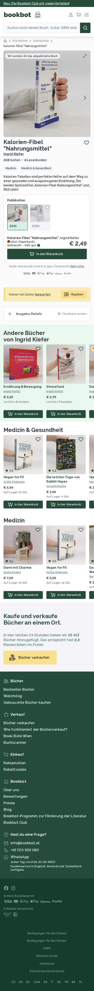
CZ (13, 982)
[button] (47, 93)
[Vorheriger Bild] (9, 98)
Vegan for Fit (13, 477)
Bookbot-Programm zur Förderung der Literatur (44, 816)
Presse (9, 803)
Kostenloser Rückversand (47, 971)
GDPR (47, 948)
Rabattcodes (14, 769)
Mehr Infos (77, 266)
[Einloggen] (71, 15)
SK (21, 982)
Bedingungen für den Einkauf (47, 933)
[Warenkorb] (79, 15)
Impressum (47, 963)
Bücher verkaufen (19, 723)
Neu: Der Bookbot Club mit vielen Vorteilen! (36, 3)
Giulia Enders (12, 572)
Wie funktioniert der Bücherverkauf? (35, 729)
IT (52, 982)
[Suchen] (85, 28)
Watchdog (12, 696)
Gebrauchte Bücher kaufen (27, 702)
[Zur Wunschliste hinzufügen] (87, 143)
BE (74, 982)
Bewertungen (15, 796)
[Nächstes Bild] (85, 98)
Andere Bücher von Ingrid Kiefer (26, 336)
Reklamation (14, 763)
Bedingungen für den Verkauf (47, 940)
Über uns (11, 790)
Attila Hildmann (14, 481)
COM (36, 982)
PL (81, 982)
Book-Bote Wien (17, 736)
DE (28, 982)
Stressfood (55, 386)
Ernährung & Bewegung (22, 386)
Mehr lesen (10, 189)
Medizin (14, 520)
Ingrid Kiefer (13, 154)
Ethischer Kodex (47, 956)
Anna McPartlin (56, 486)
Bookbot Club (15, 823)
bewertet (42, 294)
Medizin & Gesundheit (33, 430)
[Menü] (87, 15)
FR (66, 982)
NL (59, 982)
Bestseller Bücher (19, 689)
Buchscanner (14, 742)
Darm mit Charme (17, 567)
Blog (7, 809)
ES (45, 982)
